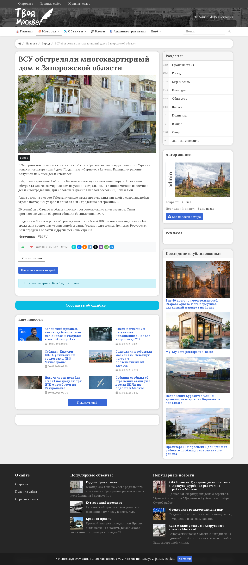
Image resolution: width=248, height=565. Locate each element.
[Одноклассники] (84, 247)
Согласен (185, 559)
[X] (95, 247)
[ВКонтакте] (79, 247)
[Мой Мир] (111, 247)
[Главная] (19, 43)
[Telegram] (90, 247)
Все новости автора (186, 217)
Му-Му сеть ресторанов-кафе (189, 352)
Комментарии (32, 258)
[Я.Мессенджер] (73, 247)
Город (24, 157)
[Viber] (101, 247)
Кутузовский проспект (104, 502)
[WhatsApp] (106, 247)
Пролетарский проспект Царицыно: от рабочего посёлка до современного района (196, 450)
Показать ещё (87, 402)
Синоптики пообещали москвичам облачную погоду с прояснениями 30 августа (133, 358)
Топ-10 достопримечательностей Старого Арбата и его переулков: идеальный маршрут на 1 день (192, 304)
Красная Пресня (98, 519)
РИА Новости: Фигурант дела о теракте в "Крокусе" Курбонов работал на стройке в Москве (199, 485)
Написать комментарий (38, 270)
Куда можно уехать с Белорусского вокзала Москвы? (196, 527)
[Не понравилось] (31, 247)
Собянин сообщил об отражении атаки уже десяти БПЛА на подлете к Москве (132, 383)
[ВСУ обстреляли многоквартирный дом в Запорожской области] (87, 114)
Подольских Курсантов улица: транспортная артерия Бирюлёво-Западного (193, 399)
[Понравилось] (23, 247)
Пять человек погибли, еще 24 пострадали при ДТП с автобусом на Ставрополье (63, 383)
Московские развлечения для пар (196, 509)
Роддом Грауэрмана (102, 482)
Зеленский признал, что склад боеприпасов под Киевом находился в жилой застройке (63, 334)
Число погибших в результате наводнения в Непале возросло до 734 (132, 334)
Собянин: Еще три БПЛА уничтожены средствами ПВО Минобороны (60, 357)
